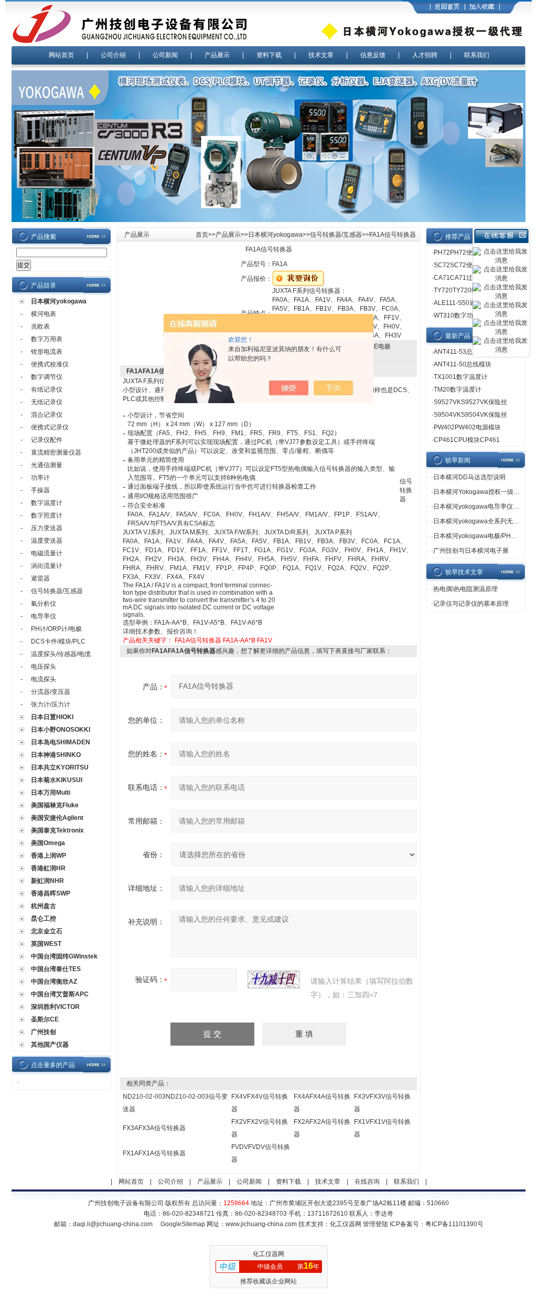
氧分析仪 (43, 603)
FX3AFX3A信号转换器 (154, 1128)
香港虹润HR (48, 868)
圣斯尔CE (45, 1019)
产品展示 (217, 55)
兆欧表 (40, 326)
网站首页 (61, 55)
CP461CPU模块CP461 (467, 440)
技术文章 (321, 55)
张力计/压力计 (50, 704)
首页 (202, 234)
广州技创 (43, 1032)
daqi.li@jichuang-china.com (113, 1224)
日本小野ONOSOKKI (60, 729)
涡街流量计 (46, 566)
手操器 (40, 490)
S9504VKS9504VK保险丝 (470, 414)
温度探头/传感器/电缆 (61, 654)
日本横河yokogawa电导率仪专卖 (479, 506)
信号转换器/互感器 (57, 591)
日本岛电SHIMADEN (60, 742)
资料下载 (269, 55)
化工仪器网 (345, 1224)
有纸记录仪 (46, 389)
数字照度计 (46, 515)
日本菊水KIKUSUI (56, 780)
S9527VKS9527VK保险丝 (470, 402)
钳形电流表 (46, 351)
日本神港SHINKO (56, 754)
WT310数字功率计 (460, 315)
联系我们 (476, 55)
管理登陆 (375, 1224)
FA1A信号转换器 (198, 640)
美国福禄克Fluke (55, 805)
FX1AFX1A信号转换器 (154, 1153)
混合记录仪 (46, 414)
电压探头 (43, 666)
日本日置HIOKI (52, 717)
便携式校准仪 (50, 364)
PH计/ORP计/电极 (56, 629)
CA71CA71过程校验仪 (466, 277)
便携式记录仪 (50, 427)
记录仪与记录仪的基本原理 (471, 603)
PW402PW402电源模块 (467, 427)
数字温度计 (46, 503)
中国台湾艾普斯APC (60, 994)
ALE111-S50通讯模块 (464, 303)
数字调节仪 (46, 377)
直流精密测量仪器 (56, 452)
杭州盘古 (43, 906)
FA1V (264, 640)
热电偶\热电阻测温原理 (465, 589)
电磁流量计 (46, 553)
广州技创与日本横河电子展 (471, 550)
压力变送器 (46, 528)
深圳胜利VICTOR (55, 1006)
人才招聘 (424, 55)
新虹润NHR (47, 880)
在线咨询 (367, 1181)
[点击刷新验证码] (274, 979)
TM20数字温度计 (457, 389)
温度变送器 (46, 540)
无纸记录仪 (46, 402)
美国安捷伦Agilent (57, 817)
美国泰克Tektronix (57, 830)
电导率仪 (43, 616)
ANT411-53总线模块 (462, 351)
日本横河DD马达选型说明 (469, 477)
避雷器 (40, 578)
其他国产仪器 (50, 1044)
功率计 (40, 477)
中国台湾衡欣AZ (54, 981)
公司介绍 (113, 55)
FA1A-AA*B (239, 640)
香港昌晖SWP (50, 893)
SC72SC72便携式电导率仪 (472, 265)
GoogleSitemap (182, 1224)
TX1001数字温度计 (461, 377)
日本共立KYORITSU (60, 767)
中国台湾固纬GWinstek (64, 956)
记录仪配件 (46, 440)
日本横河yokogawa (59, 301)
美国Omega (48, 843)
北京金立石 (46, 931)
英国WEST (46, 943)
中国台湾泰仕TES (56, 969)
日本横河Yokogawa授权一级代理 (479, 492)
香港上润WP (48, 855)
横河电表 (43, 314)
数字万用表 (46, 339)
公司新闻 (165, 55)
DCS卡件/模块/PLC (58, 641)
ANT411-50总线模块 (462, 364)
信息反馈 (372, 55)
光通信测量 (46, 465)
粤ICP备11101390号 (454, 1224)
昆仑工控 (43, 918)
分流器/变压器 (50, 692)
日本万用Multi (50, 792)
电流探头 (43, 679)
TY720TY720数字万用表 (468, 290)
